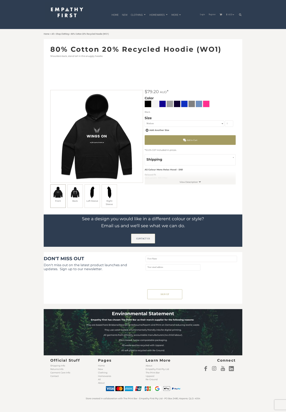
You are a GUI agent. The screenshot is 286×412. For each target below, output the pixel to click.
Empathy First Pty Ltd (157, 369)
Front (58, 201)
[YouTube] (223, 368)
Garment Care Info (60, 372)
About (101, 383)
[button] (138, 14)
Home (46, 34)
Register (212, 14)
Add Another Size (159, 130)
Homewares (104, 376)
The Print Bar (153, 372)
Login (202, 14)
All (52, 34)
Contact (54, 376)
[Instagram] (214, 368)
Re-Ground (152, 379)
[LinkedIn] (231, 368)
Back (75, 201)
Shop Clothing (62, 34)
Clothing (102, 372)
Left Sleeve (92, 201)
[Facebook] (205, 368)
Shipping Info (57, 365)
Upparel (150, 376)
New (100, 369)
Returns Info (56, 369)
